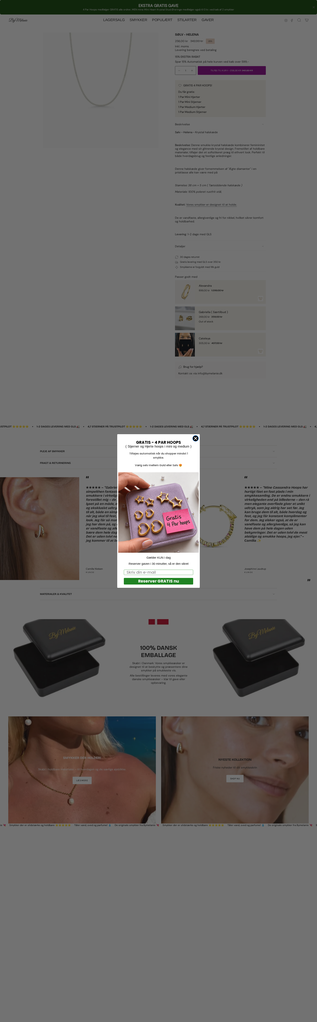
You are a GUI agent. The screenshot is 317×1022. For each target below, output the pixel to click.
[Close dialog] (195, 438)
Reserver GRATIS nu (158, 581)
